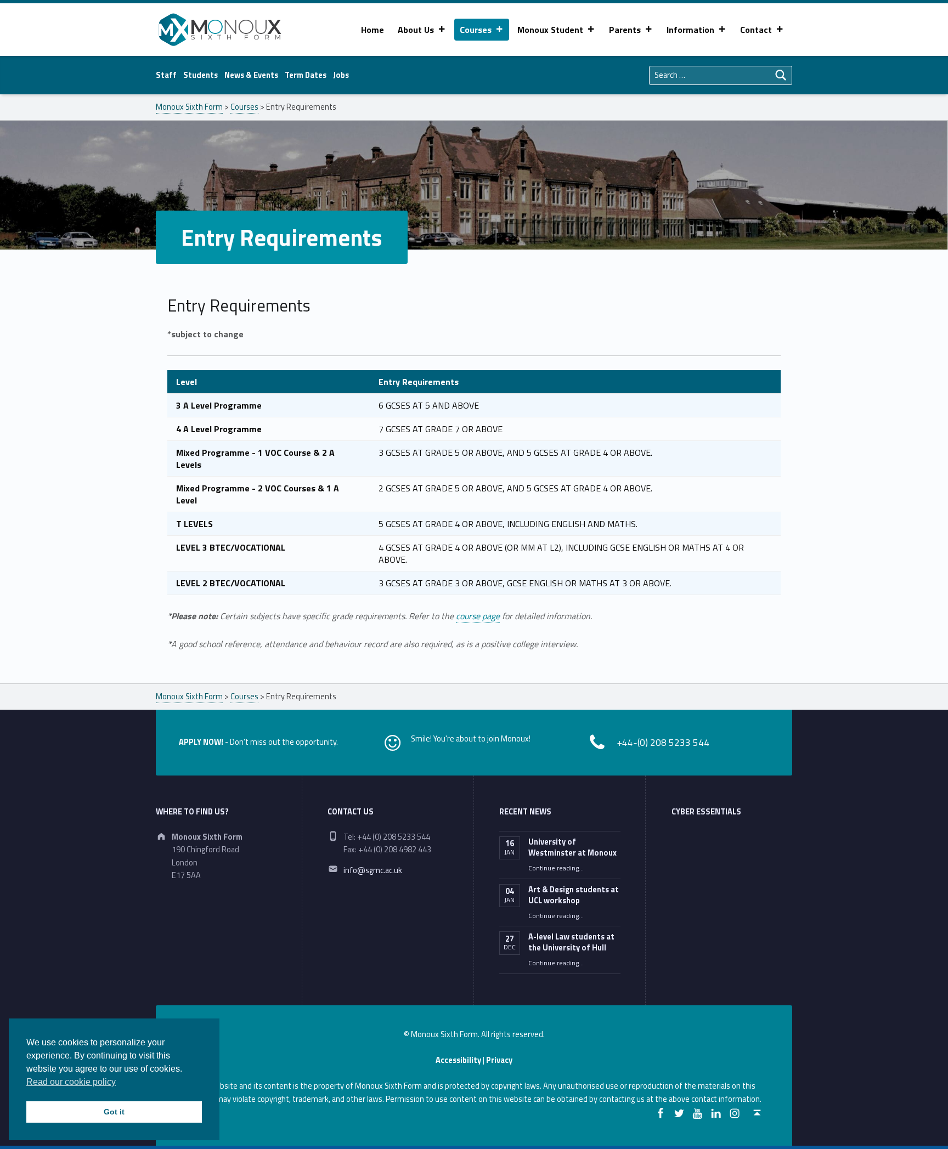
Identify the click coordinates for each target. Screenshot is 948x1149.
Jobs (341, 75)
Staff (166, 75)
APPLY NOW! (201, 742)
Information (690, 29)
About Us (416, 29)
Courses (476, 29)
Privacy (499, 1060)
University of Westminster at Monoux (572, 847)
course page (478, 615)
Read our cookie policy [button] (71, 1081)
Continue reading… (556, 868)
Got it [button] (114, 1111)
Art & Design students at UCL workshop (573, 895)
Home (372, 29)
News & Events (251, 75)
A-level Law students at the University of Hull (571, 942)
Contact (756, 29)
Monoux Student (550, 29)
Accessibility (458, 1060)
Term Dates (305, 75)
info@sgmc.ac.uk (372, 870)
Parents (625, 29)
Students (200, 75)
